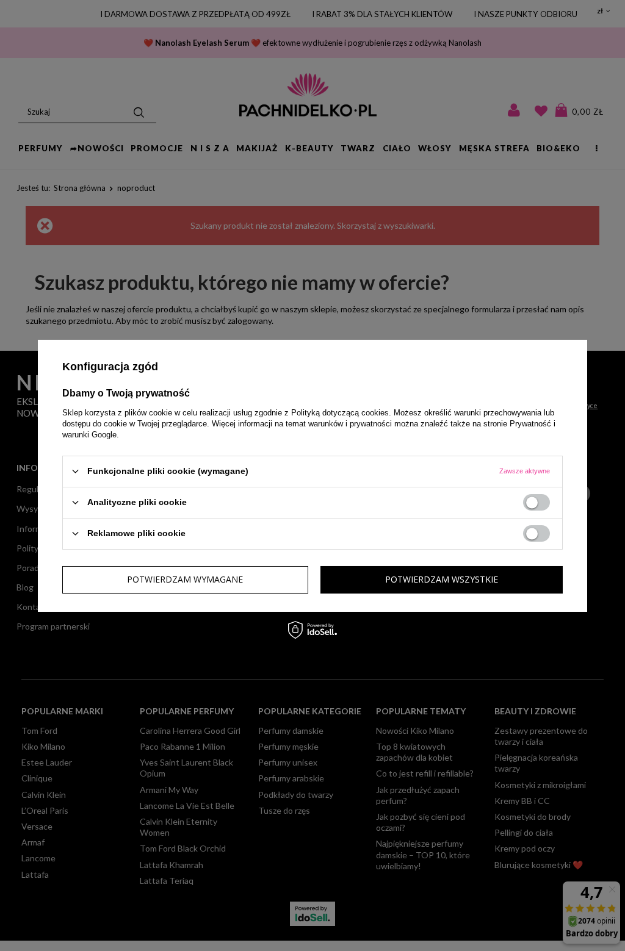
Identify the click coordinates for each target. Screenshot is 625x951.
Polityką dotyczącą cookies (340, 412)
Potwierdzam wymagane (185, 579)
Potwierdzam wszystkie (441, 579)
